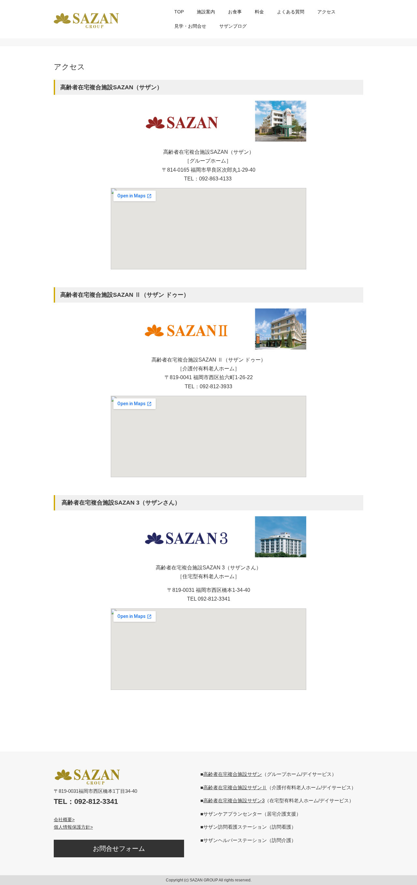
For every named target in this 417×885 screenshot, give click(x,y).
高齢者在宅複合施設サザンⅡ (235, 787)
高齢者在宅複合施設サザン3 (234, 800)
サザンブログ (233, 26)
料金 (259, 11)
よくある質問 (290, 11)
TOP (179, 11)
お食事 (235, 11)
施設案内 (206, 11)
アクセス (326, 11)
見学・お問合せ (190, 26)
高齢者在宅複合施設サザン (232, 774)
